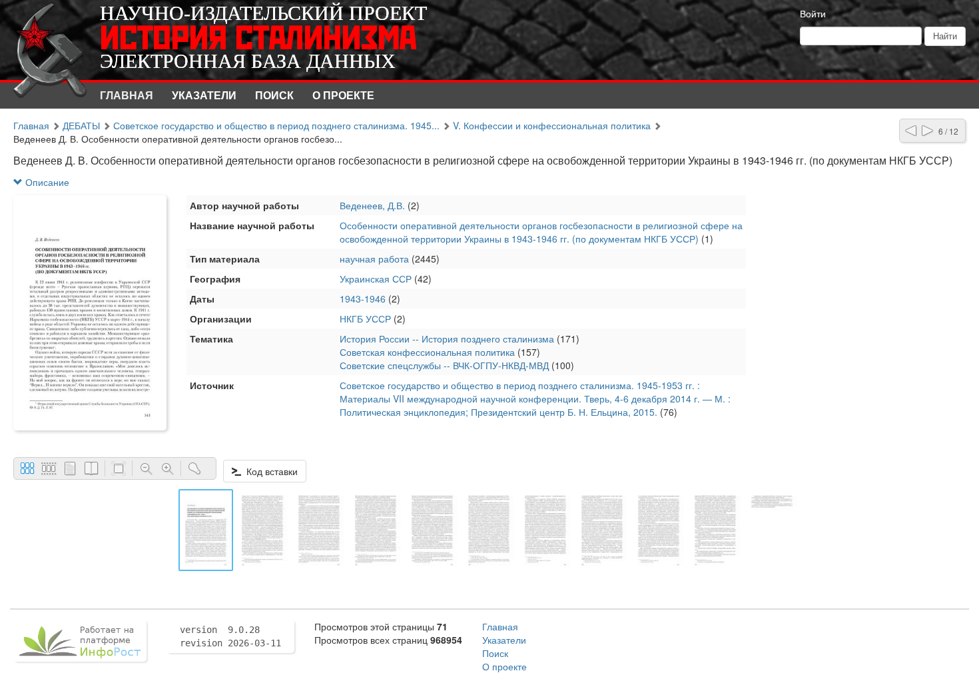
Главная (126, 95)
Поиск (274, 95)
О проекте (343, 95)
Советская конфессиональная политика (427, 351)
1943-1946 (363, 298)
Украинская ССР (376, 278)
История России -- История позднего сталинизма (447, 338)
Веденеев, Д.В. (372, 205)
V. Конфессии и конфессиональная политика (552, 125)
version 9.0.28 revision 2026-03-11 (230, 636)
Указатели (204, 95)
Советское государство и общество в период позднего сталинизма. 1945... (276, 125)
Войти (813, 13)
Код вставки (269, 471)
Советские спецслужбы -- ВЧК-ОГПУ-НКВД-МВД (444, 365)
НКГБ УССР (365, 318)
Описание (46, 182)
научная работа (374, 258)
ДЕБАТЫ (81, 125)
